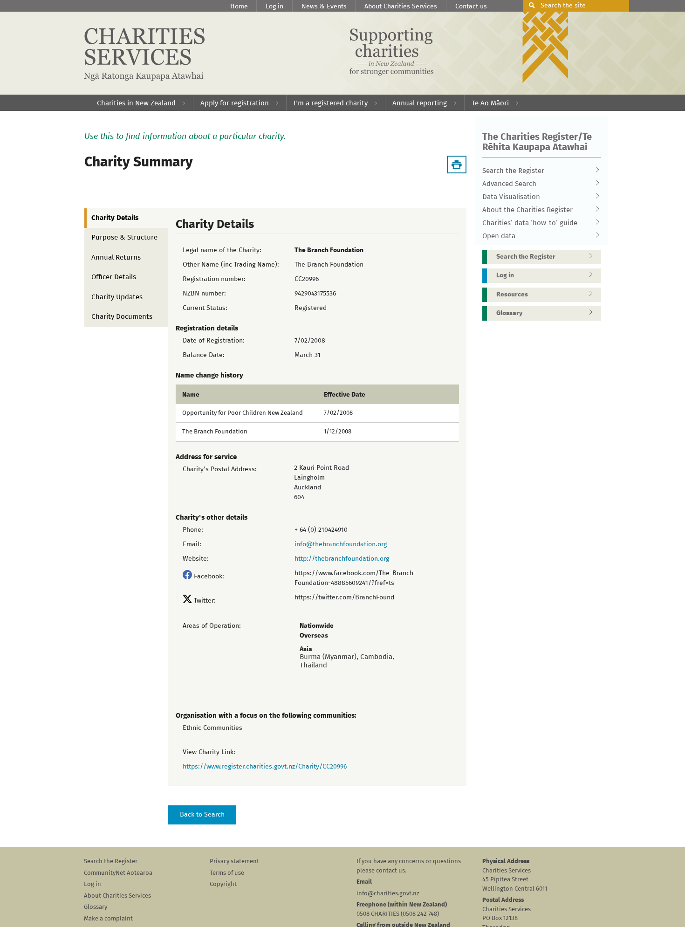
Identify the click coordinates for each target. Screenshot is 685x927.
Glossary (509, 313)
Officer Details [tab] (113, 277)
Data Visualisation (511, 196)
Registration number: (214, 279)
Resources (512, 294)
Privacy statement (234, 861)
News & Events (324, 6)
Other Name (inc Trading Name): (231, 264)
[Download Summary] (456, 164)
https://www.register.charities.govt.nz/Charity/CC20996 (265, 766)
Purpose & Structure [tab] (124, 237)
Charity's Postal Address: (220, 469)
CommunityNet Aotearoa (118, 873)
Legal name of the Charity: (222, 250)
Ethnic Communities (212, 728)
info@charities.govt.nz (387, 894)
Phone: (193, 530)
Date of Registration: (214, 340)
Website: (196, 559)
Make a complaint (108, 919)
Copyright (223, 884)
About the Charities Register (527, 209)
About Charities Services (400, 6)
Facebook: (209, 576)
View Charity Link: (209, 752)
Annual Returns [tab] (116, 257)
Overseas (314, 635)
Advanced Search (509, 183)
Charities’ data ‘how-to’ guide (529, 223)
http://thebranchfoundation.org (342, 559)
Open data (498, 236)
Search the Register (513, 170)
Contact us (471, 6)
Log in (274, 6)
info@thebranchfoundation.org (341, 544)
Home (239, 6)
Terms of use (227, 873)
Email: (192, 544)
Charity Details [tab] (114, 217)
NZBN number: (204, 293)
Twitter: (205, 600)
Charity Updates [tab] (117, 297)
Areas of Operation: (212, 626)
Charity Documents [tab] (121, 316)
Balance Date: (204, 355)
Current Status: (205, 308)
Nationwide (317, 626)
